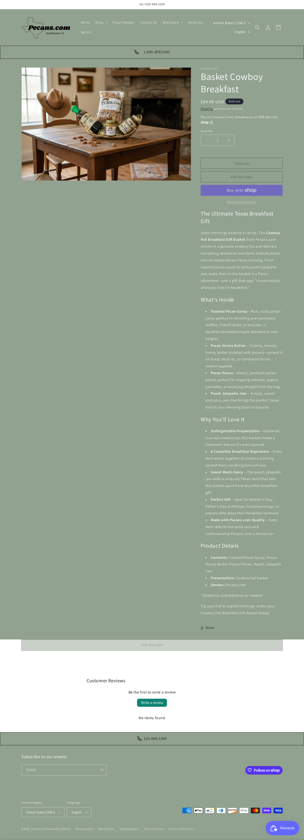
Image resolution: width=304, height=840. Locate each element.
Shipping (207, 108)
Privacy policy (84, 828)
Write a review (152, 702)
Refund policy (106, 828)
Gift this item (242, 177)
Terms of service (154, 828)
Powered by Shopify (59, 829)
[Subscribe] (101, 769)
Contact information (181, 828)
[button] (101, 22)
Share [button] (209, 627)
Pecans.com (38, 829)
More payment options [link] (241, 201)
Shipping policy (129, 828)
